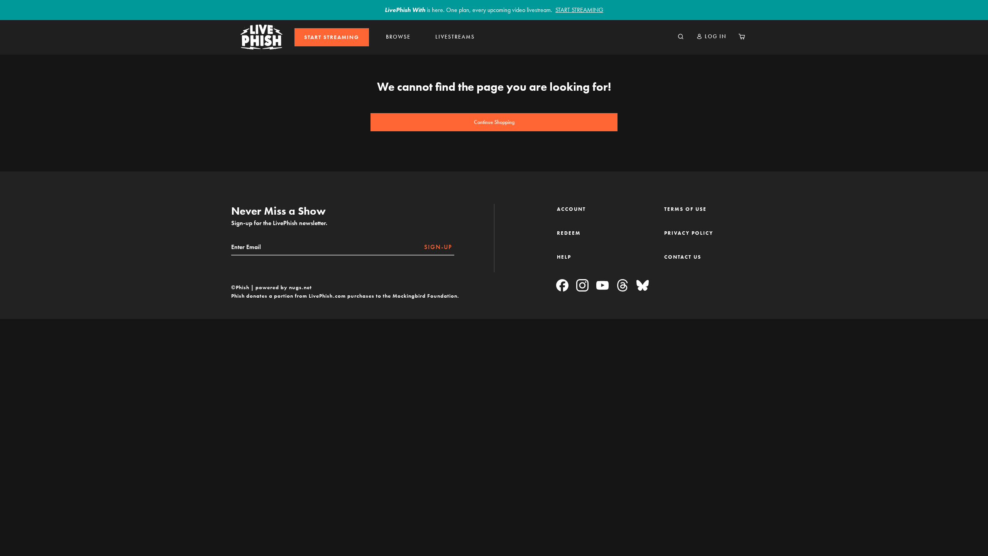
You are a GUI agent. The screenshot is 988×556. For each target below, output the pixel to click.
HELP (564, 257)
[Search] (681, 37)
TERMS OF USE (685, 209)
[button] (711, 36)
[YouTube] (602, 286)
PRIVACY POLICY (688, 233)
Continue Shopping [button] (494, 122)
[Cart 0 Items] (742, 37)
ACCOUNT (571, 209)
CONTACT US (682, 257)
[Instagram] (582, 286)
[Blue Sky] (642, 286)
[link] (332, 37)
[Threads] (622, 286)
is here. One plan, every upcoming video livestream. (494, 10)
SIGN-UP (438, 247)
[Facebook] (562, 286)
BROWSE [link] (398, 37)
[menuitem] (332, 37)
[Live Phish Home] (261, 37)
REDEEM (569, 233)
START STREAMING (331, 37)
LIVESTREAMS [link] (455, 37)
